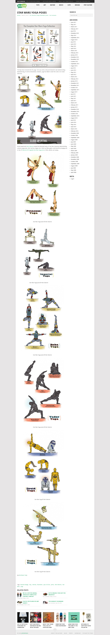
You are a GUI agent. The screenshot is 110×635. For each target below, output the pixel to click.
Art (45, 5)
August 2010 (74, 118)
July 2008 (73, 168)
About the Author (56, 633)
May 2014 (73, 35)
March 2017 (74, 26)
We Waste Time (23, 575)
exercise (34, 584)
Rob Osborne (30, 146)
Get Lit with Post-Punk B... (33, 1)
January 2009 (74, 155)
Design (77, 5)
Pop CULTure (88, 5)
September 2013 (75, 37)
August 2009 (74, 139)
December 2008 (75, 157)
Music (61, 5)
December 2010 (75, 109)
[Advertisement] (36, 19)
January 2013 (74, 55)
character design (24, 584)
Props (71, 633)
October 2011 (74, 87)
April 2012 (73, 74)
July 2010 (73, 120)
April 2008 (73, 172)
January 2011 (74, 107)
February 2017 (74, 29)
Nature (52, 5)
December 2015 (75, 33)
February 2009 (74, 152)
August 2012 (74, 65)
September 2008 (75, 163)
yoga (22, 586)
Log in (72, 178)
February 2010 (74, 131)
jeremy (18, 15)
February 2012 (74, 79)
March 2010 (74, 129)
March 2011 (74, 102)
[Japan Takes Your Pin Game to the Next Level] (74, 617)
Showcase (78, 633)
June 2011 (73, 96)
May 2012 (73, 72)
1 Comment (19, 598)
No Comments (53, 15)
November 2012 (75, 59)
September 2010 (75, 115)
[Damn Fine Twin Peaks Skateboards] (61, 617)
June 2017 (73, 22)
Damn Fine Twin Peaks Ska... (83, 1)
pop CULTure (46, 584)
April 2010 (73, 126)
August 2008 (74, 165)
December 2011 (75, 83)
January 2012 (74, 81)
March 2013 (74, 50)
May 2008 (73, 170)
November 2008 (75, 159)
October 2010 (74, 113)
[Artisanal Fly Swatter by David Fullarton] (86, 617)
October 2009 (74, 135)
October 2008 (74, 161)
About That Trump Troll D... (66, 1)
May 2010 (73, 124)
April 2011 (73, 100)
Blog (65, 633)
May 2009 (73, 146)
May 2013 (73, 46)
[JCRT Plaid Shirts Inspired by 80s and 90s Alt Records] (35, 617)
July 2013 (73, 42)
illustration (42, 15)
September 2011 (75, 89)
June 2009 (73, 144)
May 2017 (73, 24)
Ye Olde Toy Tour (88, 633)
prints (46, 15)
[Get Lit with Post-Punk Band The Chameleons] (23, 617)
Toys (37, 5)
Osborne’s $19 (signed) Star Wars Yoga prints (33, 150)
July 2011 (73, 94)
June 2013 (73, 44)
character (34, 15)
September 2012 (75, 63)
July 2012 (73, 68)
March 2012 (74, 76)
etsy (30, 584)
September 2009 (75, 137)
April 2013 (73, 48)
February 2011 (74, 105)
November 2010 (75, 111)
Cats (69, 5)
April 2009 (73, 148)
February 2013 (74, 52)
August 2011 (74, 92)
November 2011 (75, 85)
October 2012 (74, 61)
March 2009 (74, 150)
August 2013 (74, 39)
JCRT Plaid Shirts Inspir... (50, 1)
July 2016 (73, 31)
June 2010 (73, 122)
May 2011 (73, 98)
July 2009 (73, 142)
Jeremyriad (25, 633)
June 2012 (73, 70)
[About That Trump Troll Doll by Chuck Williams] (48, 617)
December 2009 (75, 133)
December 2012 (75, 57)
